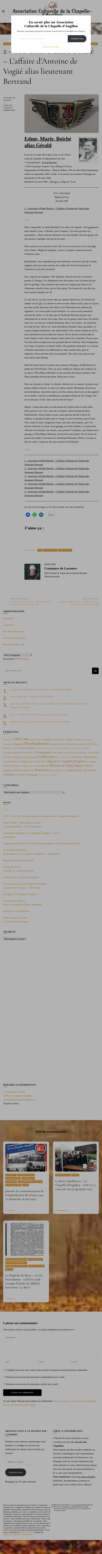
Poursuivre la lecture (51, 47)
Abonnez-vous (77, 38)
